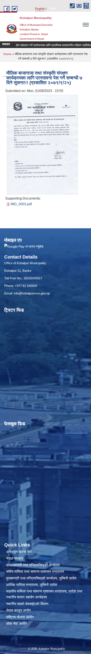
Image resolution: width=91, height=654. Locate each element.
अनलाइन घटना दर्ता (19, 552)
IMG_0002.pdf (21, 204)
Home (7, 54)
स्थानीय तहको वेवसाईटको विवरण (27, 604)
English (40, 8)
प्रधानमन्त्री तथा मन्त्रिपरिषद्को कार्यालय (32, 565)
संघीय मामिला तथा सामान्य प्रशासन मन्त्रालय (35, 572)
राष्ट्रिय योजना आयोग (20, 617)
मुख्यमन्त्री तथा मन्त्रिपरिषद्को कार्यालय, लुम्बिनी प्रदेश (41, 578)
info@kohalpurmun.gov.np (32, 293)
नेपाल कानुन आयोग (18, 610)
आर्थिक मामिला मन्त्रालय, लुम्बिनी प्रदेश (31, 585)
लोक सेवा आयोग (16, 624)
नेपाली (53, 8)
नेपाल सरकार (14, 559)
